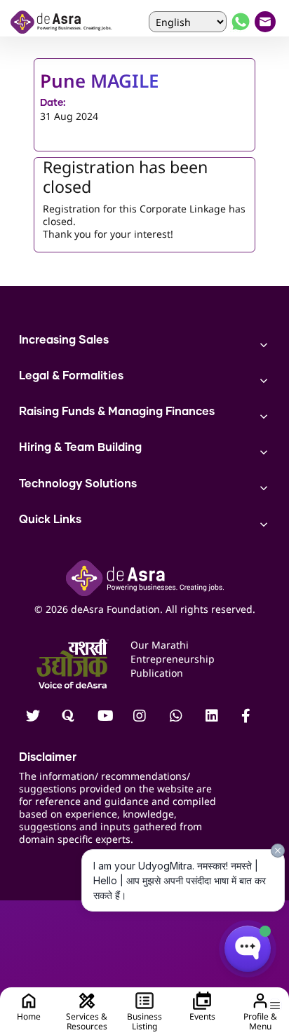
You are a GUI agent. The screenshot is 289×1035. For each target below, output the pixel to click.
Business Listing (144, 1021)
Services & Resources (86, 1021)
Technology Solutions (78, 483)
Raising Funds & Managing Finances (117, 411)
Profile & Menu (260, 1021)
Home (29, 1016)
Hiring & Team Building (80, 447)
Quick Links (50, 519)
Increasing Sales (64, 340)
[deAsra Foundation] (62, 22)
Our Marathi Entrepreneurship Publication (172, 658)
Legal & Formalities (71, 375)
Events (202, 1016)
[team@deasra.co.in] (266, 21)
